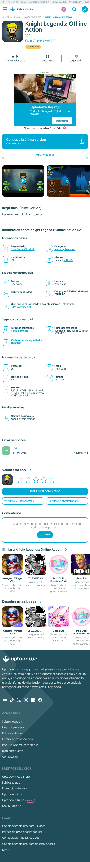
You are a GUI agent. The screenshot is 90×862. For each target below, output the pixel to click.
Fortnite (81, 578)
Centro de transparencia (17, 739)
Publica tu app (11, 782)
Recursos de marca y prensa (20, 745)
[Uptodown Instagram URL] (25, 700)
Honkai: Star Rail (59, 2)
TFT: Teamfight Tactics (17, 2)
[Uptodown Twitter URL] (18, 700)
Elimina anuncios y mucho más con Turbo (43, 128)
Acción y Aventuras (64, 249)
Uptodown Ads (12, 794)
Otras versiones (45, 155)
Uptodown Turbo (18, 800)
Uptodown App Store (16, 777)
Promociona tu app (14, 788)
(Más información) (21, 307)
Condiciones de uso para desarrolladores (28, 844)
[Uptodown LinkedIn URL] (33, 700)
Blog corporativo (13, 751)
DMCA (6, 850)
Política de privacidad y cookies (22, 832)
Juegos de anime (75, 2)
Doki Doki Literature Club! (58, 580)
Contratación (10, 756)
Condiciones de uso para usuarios (23, 826)
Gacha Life (58, 630)
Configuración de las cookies (20, 837)
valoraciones (14, 60)
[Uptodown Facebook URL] (40, 700)
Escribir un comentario (45, 491)
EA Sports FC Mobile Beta (39, 2)
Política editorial (12, 733)
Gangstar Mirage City (12, 580)
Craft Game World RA (41, 41)
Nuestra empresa (13, 727)
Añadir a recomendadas (65, 501)
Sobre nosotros (12, 721)
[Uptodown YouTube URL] (4, 700)
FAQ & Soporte (11, 806)
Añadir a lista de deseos (21, 501)
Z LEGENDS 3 (35, 578)
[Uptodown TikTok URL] (11, 700)
